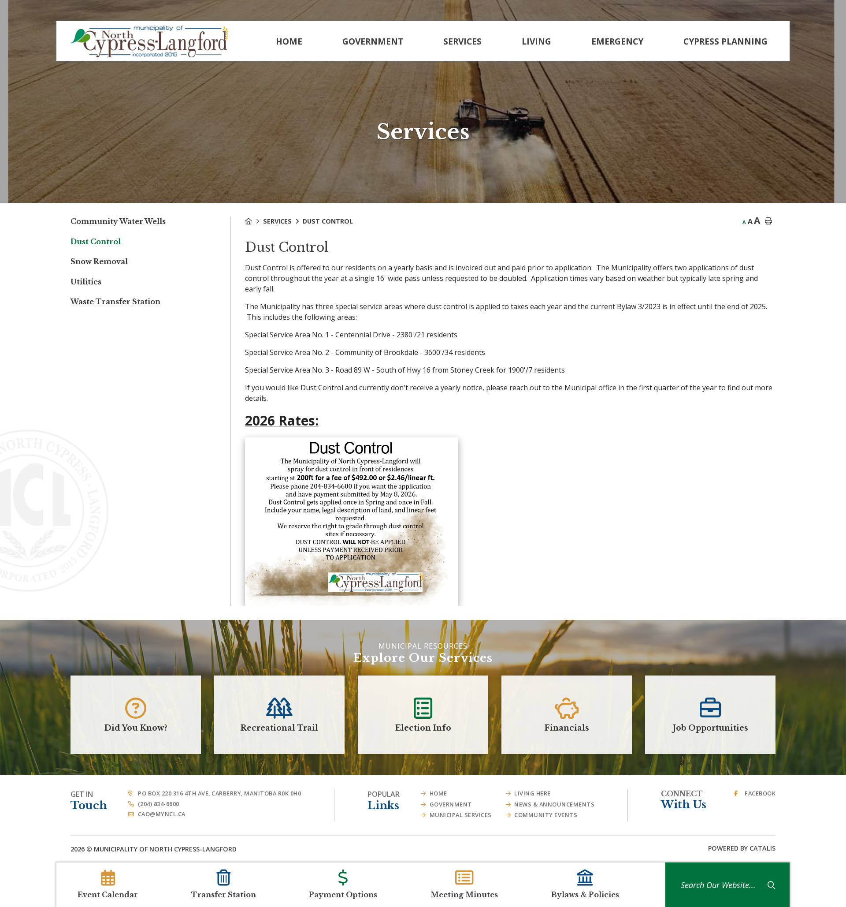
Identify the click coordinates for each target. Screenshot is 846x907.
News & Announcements (554, 804)
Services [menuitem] (462, 41)
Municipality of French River (149, 41)
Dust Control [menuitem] (95, 241)
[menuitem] (289, 41)
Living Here (532, 793)
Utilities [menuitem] (85, 281)
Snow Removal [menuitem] (99, 261)
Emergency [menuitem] (617, 41)
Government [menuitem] (372, 41)
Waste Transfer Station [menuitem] (115, 301)
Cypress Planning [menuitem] (725, 41)
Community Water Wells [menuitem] (118, 221)
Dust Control (328, 221)
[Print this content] (768, 221)
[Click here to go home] (254, 221)
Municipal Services (461, 815)
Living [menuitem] (536, 41)
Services (277, 221)
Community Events (545, 815)
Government (451, 804)
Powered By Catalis (742, 848)
